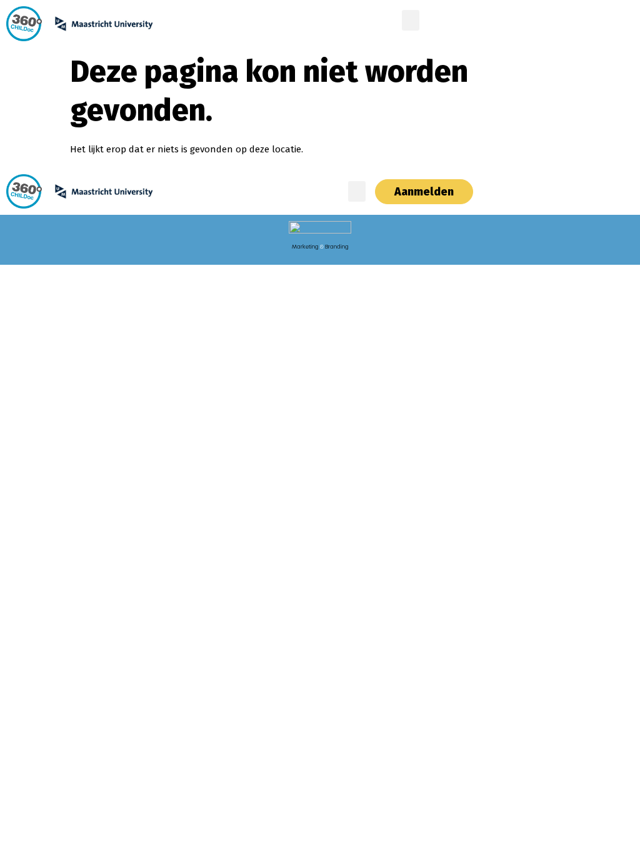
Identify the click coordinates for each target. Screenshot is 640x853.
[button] (410, 20)
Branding (337, 247)
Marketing (305, 247)
